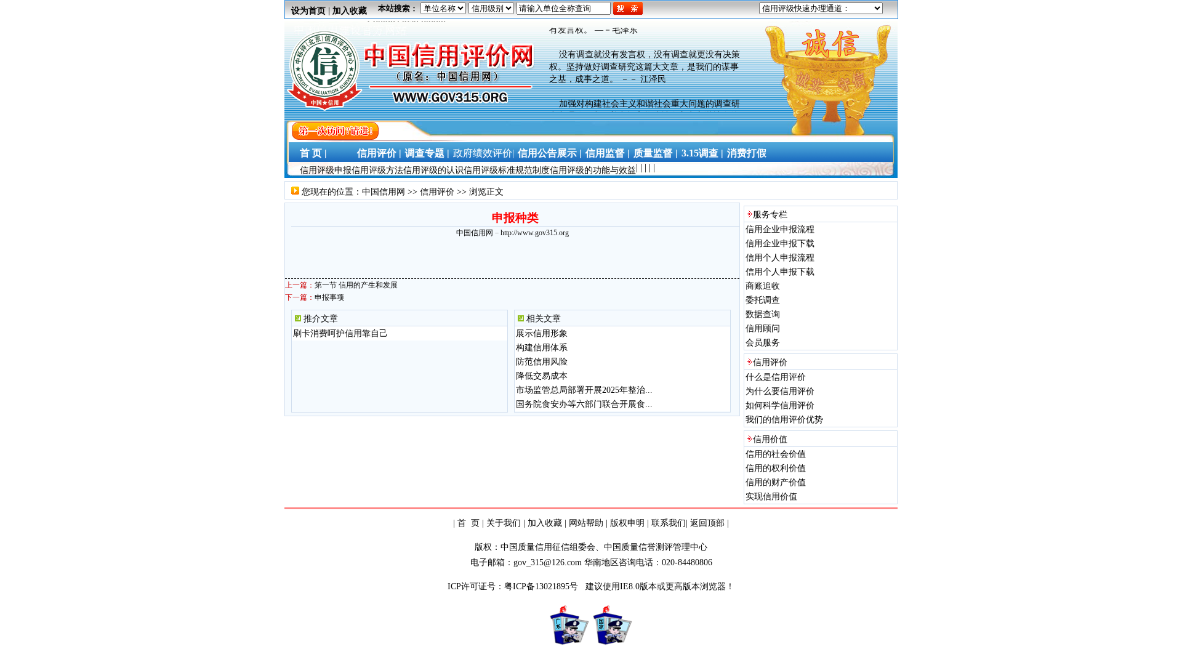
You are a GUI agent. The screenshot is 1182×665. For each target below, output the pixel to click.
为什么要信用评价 (780, 391)
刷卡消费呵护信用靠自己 (340, 333)
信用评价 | (379, 153)
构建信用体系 (542, 347)
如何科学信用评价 (780, 405)
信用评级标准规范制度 (507, 170)
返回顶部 (707, 523)
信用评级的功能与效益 (593, 170)
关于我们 (503, 523)
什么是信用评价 (776, 377)
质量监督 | (655, 153)
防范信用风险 (542, 361)
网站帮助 (586, 523)
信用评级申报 (326, 170)
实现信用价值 (771, 496)
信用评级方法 (377, 170)
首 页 (468, 523)
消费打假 (746, 153)
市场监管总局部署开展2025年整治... (584, 390)
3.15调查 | (702, 153)
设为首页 (308, 10)
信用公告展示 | (550, 153)
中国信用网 (383, 191)
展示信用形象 (542, 333)
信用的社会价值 (776, 454)
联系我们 (668, 523)
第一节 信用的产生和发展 (356, 285)
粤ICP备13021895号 (542, 586)
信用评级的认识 (433, 170)
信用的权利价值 (776, 468)
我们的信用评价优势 (784, 419)
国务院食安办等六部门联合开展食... (584, 404)
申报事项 (329, 297)
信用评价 (437, 191)
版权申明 (627, 523)
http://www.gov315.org (535, 232)
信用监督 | (607, 153)
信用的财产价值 (776, 482)
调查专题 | (427, 153)
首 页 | (311, 153)
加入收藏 (349, 10)
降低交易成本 (542, 376)
